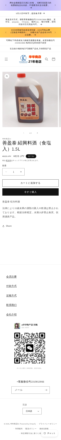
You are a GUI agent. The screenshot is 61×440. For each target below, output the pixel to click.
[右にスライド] (37, 133)
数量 (4, 165)
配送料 (8, 160)
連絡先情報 (44, 429)
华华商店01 (14, 424)
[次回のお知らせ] (55, 5)
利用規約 (19, 429)
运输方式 (11, 295)
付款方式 (11, 286)
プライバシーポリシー (48, 424)
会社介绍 (11, 314)
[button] (6, 59)
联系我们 (11, 305)
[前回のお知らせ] (5, 5)
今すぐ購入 (30, 191)
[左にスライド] (23, 133)
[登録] (46, 390)
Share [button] (9, 225)
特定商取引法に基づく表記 (32, 433)
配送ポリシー (30, 429)
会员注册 (11, 276)
